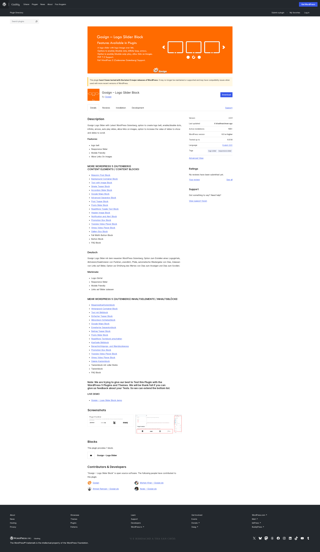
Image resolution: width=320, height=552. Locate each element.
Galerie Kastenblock (100, 361)
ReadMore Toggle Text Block (105, 209)
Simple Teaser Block (100, 186)
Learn (133, 515)
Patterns (74, 527)
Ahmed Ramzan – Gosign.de (106, 489)
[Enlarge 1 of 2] (130, 418)
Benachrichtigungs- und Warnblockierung (110, 346)
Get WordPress (308, 4)
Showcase (74, 515)
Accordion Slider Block (101, 190)
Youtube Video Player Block (104, 224)
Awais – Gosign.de (148, 489)
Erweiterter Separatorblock (103, 327)
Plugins (73, 523)
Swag (195, 527)
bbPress (256, 523)
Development (138, 108)
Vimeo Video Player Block (103, 227)
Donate (196, 523)
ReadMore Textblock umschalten (106, 338)
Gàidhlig (37, 538)
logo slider (212, 151)
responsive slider (225, 151)
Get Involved (197, 515)
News (12, 519)
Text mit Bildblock (99, 312)
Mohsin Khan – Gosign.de (152, 483)
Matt (255, 519)
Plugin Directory (16, 13)
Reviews (106, 108)
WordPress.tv (137, 527)
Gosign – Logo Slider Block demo (106, 400)
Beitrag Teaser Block (100, 331)
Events (194, 519)
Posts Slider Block (99, 205)
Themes (73, 519)
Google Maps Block (100, 194)
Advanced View (196, 158)
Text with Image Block (101, 182)
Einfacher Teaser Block (102, 316)
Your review (194, 179)
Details (93, 108)
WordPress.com (259, 515)
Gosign (108, 97)
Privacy (13, 527)
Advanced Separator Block (103, 197)
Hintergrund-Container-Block (104, 308)
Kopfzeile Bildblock (100, 342)
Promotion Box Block (101, 220)
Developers (136, 523)
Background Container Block (104, 179)
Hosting (13, 523)
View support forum (198, 201)
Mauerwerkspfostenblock (103, 305)
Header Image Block (100, 212)
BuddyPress (258, 527)
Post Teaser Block (99, 201)
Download (226, 95)
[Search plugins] (36, 21)
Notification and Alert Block (104, 216)
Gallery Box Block (99, 231)
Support (228, 108)
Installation (121, 108)
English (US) (227, 145)
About (12, 515)
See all (229, 179)
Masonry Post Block (100, 175)
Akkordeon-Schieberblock (103, 320)
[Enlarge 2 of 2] (178, 418)
